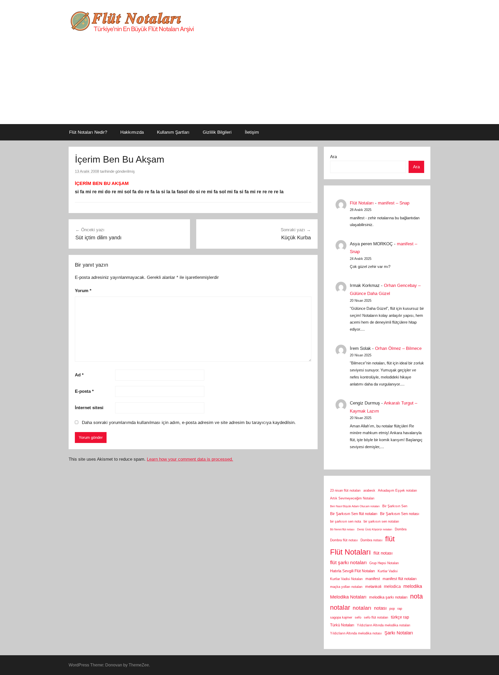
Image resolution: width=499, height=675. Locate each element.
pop (392, 608)
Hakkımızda (132, 132)
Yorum (83, 290)
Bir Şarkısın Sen (394, 506)
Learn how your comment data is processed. (190, 459)
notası (380, 608)
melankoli (373, 586)
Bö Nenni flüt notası (342, 529)
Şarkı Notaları (398, 632)
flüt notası (383, 553)
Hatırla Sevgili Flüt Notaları (352, 571)
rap (399, 608)
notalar (340, 607)
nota (416, 596)
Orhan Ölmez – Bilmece (398, 348)
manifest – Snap (393, 203)
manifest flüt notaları (400, 579)
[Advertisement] (249, 85)
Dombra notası (371, 540)
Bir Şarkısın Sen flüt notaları (353, 514)
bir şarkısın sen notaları (381, 521)
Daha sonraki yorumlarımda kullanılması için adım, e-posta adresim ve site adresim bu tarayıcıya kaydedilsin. (189, 422)
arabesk (369, 490)
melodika (412, 586)
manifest (372, 579)
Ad (79, 374)
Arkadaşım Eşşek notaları (397, 490)
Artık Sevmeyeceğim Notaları (352, 498)
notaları (362, 608)
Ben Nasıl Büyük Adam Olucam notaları (355, 506)
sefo (358, 617)
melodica (392, 586)
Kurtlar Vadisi (388, 571)
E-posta (84, 391)
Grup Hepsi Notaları (384, 563)
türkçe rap (400, 617)
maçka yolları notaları (346, 587)
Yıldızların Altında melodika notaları (383, 625)
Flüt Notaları (362, 203)
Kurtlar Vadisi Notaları (346, 579)
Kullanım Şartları (173, 132)
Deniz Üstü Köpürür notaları (374, 529)
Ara (333, 156)
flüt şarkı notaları (348, 562)
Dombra (400, 529)
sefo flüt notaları (376, 617)
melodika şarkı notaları (388, 597)
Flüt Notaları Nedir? (88, 132)
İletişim (252, 132)
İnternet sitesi (89, 407)
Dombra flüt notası (344, 540)
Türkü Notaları (342, 625)
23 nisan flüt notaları (345, 490)
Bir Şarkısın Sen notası (399, 514)
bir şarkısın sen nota (345, 521)
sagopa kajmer (341, 617)
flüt (390, 539)
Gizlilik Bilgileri (217, 132)
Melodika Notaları (348, 597)
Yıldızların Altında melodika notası (356, 633)
